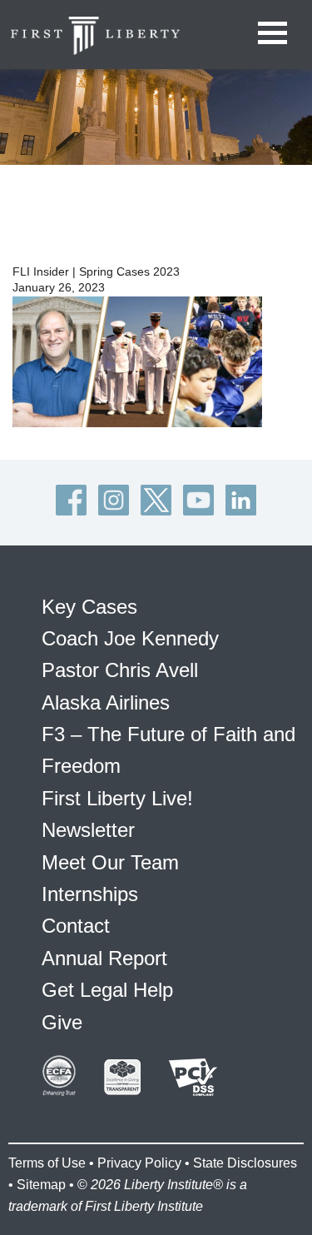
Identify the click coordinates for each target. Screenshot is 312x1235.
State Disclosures (245, 1163)
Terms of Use (47, 1163)
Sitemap (41, 1185)
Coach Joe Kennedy (130, 638)
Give (62, 1022)
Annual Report (104, 958)
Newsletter (88, 830)
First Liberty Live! (117, 798)
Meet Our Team (110, 862)
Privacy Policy (139, 1163)
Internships (90, 894)
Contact (76, 925)
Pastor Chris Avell (120, 670)
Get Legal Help (107, 990)
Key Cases (89, 606)
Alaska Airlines (106, 702)
